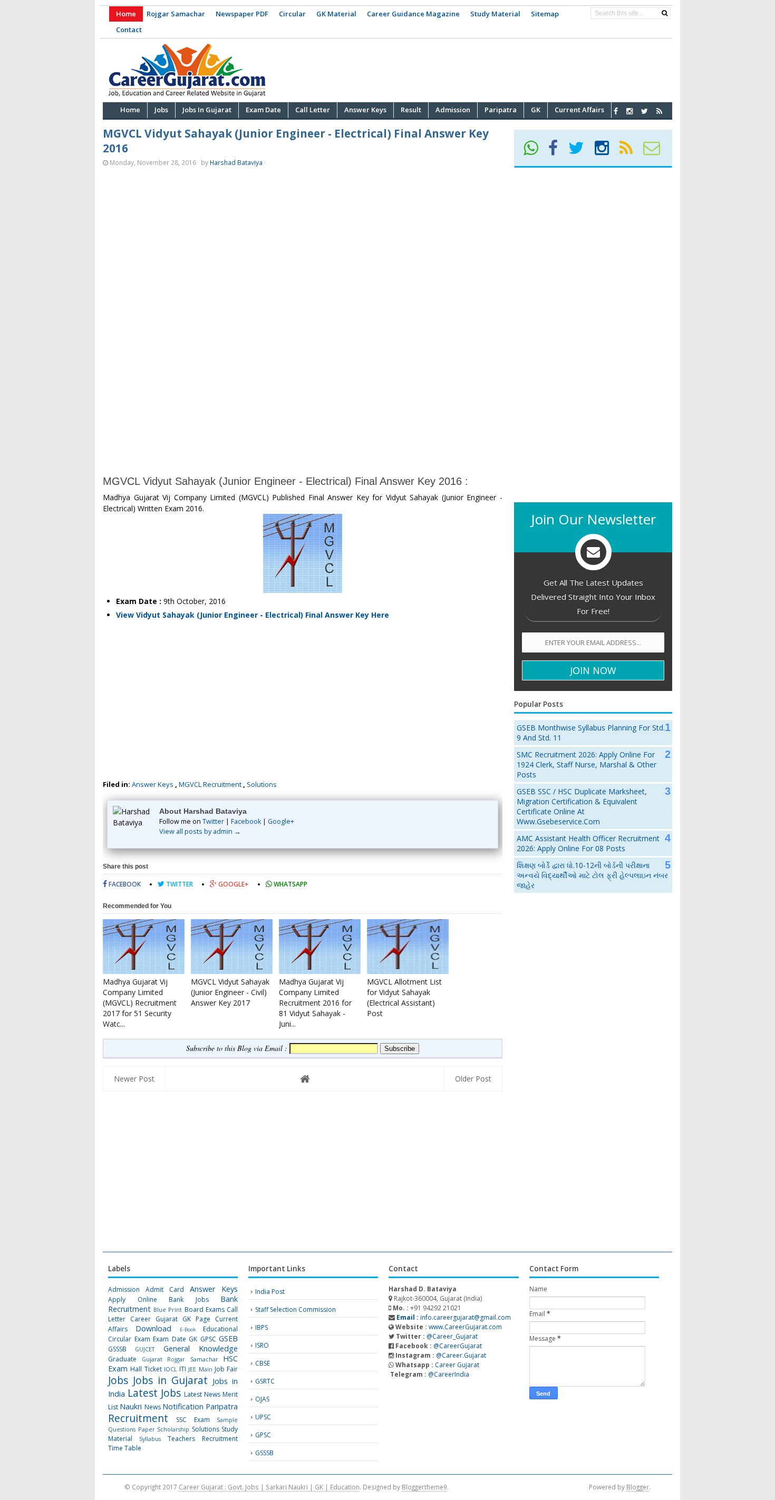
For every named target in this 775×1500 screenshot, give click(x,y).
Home (126, 13)
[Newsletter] (656, 151)
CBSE (262, 1363)
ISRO (262, 1345)
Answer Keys (152, 784)
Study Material (495, 13)
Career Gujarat (457, 1364)
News (152, 1406)
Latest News (202, 1394)
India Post (270, 1291)
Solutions (262, 784)
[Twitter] (580, 151)
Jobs (118, 1380)
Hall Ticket (145, 1369)
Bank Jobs (189, 1299)
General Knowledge (200, 1348)
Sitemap (545, 13)
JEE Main (200, 1369)
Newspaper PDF (242, 13)
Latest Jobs (154, 1393)
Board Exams (205, 1309)
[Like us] (616, 111)
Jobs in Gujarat (170, 1380)
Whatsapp (289, 884)
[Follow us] (644, 111)
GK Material (336, 13)
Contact (129, 29)
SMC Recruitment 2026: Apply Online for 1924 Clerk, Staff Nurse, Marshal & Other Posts (586, 764)
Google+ (281, 821)
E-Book (188, 1329)
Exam (142, 1339)
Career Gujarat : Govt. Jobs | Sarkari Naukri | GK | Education (269, 1487)
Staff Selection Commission (295, 1309)
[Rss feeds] (659, 111)
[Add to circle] (629, 111)
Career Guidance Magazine (413, 13)
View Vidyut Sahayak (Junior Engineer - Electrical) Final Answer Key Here (252, 615)
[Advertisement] (480, 68)
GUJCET (144, 1349)
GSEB (228, 1338)
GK (193, 1339)
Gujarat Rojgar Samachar (180, 1359)
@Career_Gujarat (452, 1336)
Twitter (213, 821)
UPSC (263, 1417)
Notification (183, 1406)
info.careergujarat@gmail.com (453, 1317)
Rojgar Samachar (176, 13)
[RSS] (630, 151)
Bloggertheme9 (424, 1487)
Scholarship (173, 1429)
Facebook (246, 821)
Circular (292, 13)
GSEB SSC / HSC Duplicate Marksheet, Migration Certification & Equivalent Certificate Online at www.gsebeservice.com (582, 806)
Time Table (124, 1448)
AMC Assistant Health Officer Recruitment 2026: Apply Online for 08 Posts (588, 843)
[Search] (664, 13)
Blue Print (167, 1309)
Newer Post (134, 1079)
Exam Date (169, 1339)
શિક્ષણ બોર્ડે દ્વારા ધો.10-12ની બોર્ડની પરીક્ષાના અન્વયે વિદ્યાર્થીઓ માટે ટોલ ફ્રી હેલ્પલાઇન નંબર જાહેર (592, 875)
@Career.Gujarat (461, 1355)
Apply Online (132, 1299)
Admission (124, 1289)
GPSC (208, 1339)
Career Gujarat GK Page (170, 1318)
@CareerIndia (448, 1374)
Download (153, 1328)
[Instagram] (606, 151)
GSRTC (265, 1381)
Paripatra (222, 1406)
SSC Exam (192, 1419)
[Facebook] (557, 151)
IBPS (261, 1327)
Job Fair (226, 1369)
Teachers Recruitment (203, 1438)
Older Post (473, 1079)
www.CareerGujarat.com (465, 1326)
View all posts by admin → (200, 831)
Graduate (122, 1359)
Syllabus (150, 1439)
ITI (182, 1369)
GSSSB (117, 1349)
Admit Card (165, 1289)
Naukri (131, 1406)
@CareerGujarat (457, 1345)
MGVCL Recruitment (210, 784)
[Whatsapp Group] (535, 151)
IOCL (170, 1369)
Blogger (637, 1487)
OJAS (262, 1399)
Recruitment (138, 1418)
